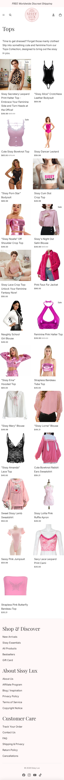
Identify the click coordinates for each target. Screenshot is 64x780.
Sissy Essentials (11, 642)
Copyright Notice (12, 708)
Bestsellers (8, 654)
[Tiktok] (40, 775)
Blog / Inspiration (12, 690)
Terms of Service (12, 702)
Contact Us (8, 732)
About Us (7, 678)
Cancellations (10, 755)
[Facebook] (24, 775)
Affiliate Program (12, 684)
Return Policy (10, 750)
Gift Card (7, 660)
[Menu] (3, 15)
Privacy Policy (10, 696)
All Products (9, 648)
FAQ (4, 738)
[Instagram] (29, 775)
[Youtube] (35, 775)
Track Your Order (12, 726)
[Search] (10, 15)
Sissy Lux (35, 768)
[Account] (53, 15)
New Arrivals (9, 636)
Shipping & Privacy (13, 744)
